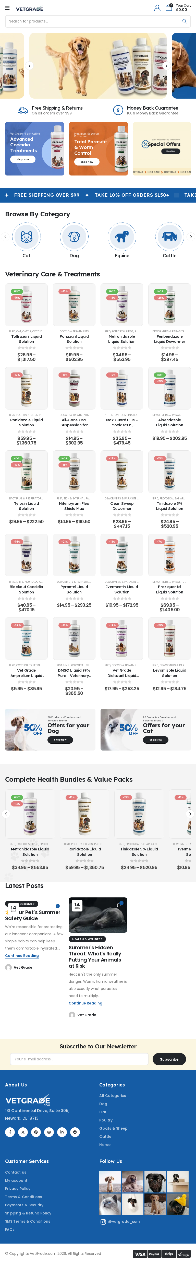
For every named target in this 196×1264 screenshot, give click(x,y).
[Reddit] (75, 1132)
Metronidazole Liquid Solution (121, 339)
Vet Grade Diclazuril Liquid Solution (121, 675)
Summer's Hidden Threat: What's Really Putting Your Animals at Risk (95, 956)
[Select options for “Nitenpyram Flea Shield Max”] (74, 471)
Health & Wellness (87, 939)
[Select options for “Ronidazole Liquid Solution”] (26, 388)
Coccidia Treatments (74, 331)
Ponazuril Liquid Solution (74, 339)
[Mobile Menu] (7, 7)
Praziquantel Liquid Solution (169, 589)
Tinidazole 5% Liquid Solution (169, 506)
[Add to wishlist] (14, 304)
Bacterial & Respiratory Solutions (33, 498)
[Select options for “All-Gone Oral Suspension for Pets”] (74, 388)
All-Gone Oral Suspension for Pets (74, 425)
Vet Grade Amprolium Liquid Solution (26, 675)
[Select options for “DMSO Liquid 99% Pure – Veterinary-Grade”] (74, 639)
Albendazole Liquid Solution (169, 422)
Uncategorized (22, 904)
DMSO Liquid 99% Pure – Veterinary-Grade (74, 675)
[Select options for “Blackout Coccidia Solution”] (26, 555)
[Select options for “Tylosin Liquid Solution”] (26, 471)
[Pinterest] (36, 1132)
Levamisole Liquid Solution (169, 673)
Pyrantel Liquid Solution (74, 589)
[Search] (184, 21)
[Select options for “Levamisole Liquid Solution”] (170, 639)
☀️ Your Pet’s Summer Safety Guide (32, 915)
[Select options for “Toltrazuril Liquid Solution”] (26, 304)
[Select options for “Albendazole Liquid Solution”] (170, 388)
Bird (12, 331)
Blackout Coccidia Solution (26, 589)
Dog (74, 256)
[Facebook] (10, 1132)
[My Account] (157, 8)
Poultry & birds (122, 331)
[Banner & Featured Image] (27, 237)
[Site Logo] (30, 8)
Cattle (169, 256)
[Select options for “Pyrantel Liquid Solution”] (74, 555)
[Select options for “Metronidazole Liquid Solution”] (122, 304)
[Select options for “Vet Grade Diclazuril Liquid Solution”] (122, 639)
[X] (23, 1132)
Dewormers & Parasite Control (127, 498)
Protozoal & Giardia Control (146, 844)
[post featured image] (98, 915)
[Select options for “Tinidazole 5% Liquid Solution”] (170, 471)
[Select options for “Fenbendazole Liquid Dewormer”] (170, 304)
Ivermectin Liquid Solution (122, 589)
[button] (29, 65)
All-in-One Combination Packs (126, 415)
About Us (16, 1085)
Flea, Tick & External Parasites (78, 498)
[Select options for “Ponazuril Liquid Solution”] (74, 304)
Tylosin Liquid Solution (26, 506)
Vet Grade (23, 967)
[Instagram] (49, 1132)
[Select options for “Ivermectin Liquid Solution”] (122, 555)
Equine (122, 256)
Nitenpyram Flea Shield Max (74, 506)
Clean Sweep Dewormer (122, 506)
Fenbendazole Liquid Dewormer (169, 339)
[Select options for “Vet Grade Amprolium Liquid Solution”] (26, 639)
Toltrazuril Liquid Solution (26, 339)
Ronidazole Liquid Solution (26, 422)
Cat (26, 256)
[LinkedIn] (62, 1132)
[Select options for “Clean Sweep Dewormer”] (122, 471)
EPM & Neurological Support (36, 582)
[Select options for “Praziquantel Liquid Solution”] (170, 555)
